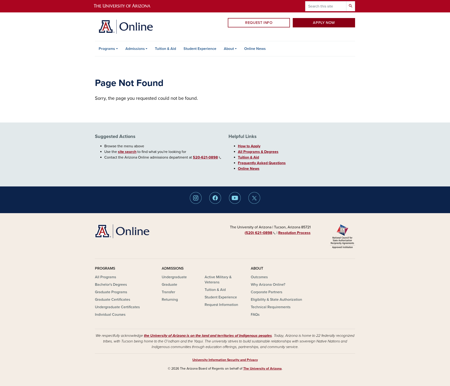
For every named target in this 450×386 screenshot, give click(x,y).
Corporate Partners (266, 292)
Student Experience (200, 48)
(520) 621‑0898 (258, 232)
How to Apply (249, 146)
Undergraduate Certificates (117, 307)
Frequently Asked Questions (262, 163)
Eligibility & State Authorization (276, 299)
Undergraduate (174, 277)
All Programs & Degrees (258, 151)
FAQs (255, 314)
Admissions (135, 48)
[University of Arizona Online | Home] (125, 27)
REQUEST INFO (259, 22)
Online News (255, 48)
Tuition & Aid (165, 48)
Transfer (168, 292)
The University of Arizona (262, 369)
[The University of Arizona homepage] (126, 6)
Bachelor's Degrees (111, 284)
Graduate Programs (111, 292)
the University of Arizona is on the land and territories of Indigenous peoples (208, 335)
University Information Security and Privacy (225, 360)
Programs (107, 48)
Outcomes (259, 277)
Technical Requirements (270, 307)
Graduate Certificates (112, 299)
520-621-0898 (205, 157)
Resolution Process (294, 232)
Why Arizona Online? (268, 284)
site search (127, 151)
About (229, 48)
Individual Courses (110, 314)
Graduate (169, 284)
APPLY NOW (324, 22)
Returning (170, 299)
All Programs (105, 277)
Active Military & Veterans (218, 280)
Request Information (221, 304)
